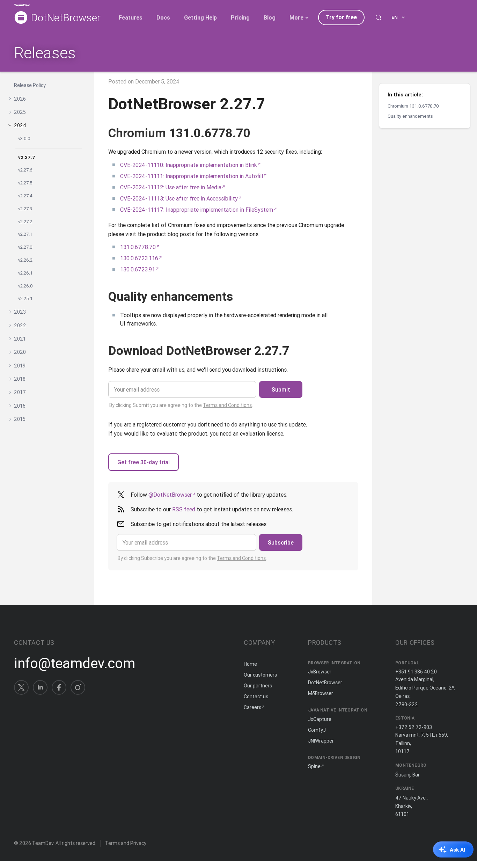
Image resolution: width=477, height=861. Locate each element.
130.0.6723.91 (137, 269)
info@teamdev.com (74, 663)
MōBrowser (320, 693)
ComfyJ (317, 730)
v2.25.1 (25, 298)
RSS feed (183, 509)
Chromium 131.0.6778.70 (413, 106)
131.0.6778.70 (138, 246)
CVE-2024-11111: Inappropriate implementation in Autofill (191, 176)
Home (250, 664)
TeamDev (42, 843)
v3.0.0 (24, 138)
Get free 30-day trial (143, 462)
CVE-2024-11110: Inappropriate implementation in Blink (188, 164)
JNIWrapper (321, 741)
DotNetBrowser (66, 18)
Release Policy (30, 85)
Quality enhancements (410, 116)
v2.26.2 (25, 260)
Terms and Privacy (125, 843)
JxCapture (319, 719)
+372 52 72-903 (413, 727)
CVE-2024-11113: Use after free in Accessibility (179, 198)
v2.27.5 (25, 183)
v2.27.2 (25, 221)
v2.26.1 (25, 273)
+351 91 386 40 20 (416, 672)
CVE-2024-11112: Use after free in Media (170, 187)
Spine (314, 766)
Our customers (260, 675)
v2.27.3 (25, 208)
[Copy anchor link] (258, 132)
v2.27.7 (26, 157)
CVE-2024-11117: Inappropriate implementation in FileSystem (196, 209)
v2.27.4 (25, 196)
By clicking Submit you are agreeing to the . (181, 405)
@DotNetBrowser (170, 494)
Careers (252, 707)
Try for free (341, 17)
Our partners (258, 686)
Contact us (256, 696)
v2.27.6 (25, 170)
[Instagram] (78, 687)
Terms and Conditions (227, 405)
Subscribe (281, 542)
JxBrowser (319, 672)
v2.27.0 (25, 247)
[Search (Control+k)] (379, 17)
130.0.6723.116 (139, 258)
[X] (21, 687)
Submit (281, 389)
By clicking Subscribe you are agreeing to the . (192, 558)
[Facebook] (59, 687)
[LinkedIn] (40, 687)
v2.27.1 (25, 234)
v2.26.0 (25, 286)
